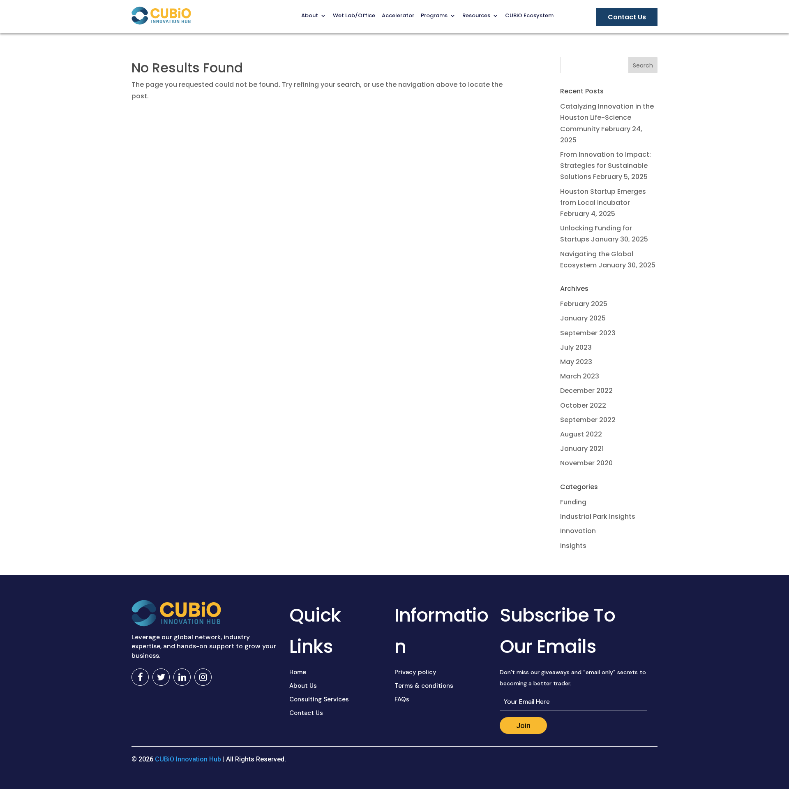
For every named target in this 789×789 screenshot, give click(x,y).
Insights (573, 545)
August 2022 (581, 434)
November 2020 (586, 463)
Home (297, 672)
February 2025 (583, 304)
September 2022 (588, 420)
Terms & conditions (423, 686)
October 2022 (583, 405)
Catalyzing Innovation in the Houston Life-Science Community (607, 117)
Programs (434, 15)
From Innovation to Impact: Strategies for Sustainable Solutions (605, 165)
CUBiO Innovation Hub (188, 759)
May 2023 (576, 362)
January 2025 (583, 318)
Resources (476, 15)
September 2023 (588, 333)
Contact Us (306, 713)
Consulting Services (319, 699)
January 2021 (582, 448)
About (309, 15)
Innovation (578, 531)
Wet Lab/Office (354, 15)
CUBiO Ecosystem (529, 15)
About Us (303, 686)
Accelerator (398, 15)
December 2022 (586, 390)
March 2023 (579, 376)
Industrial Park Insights (597, 516)
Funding (573, 502)
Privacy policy (415, 672)
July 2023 (576, 347)
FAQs (401, 699)
